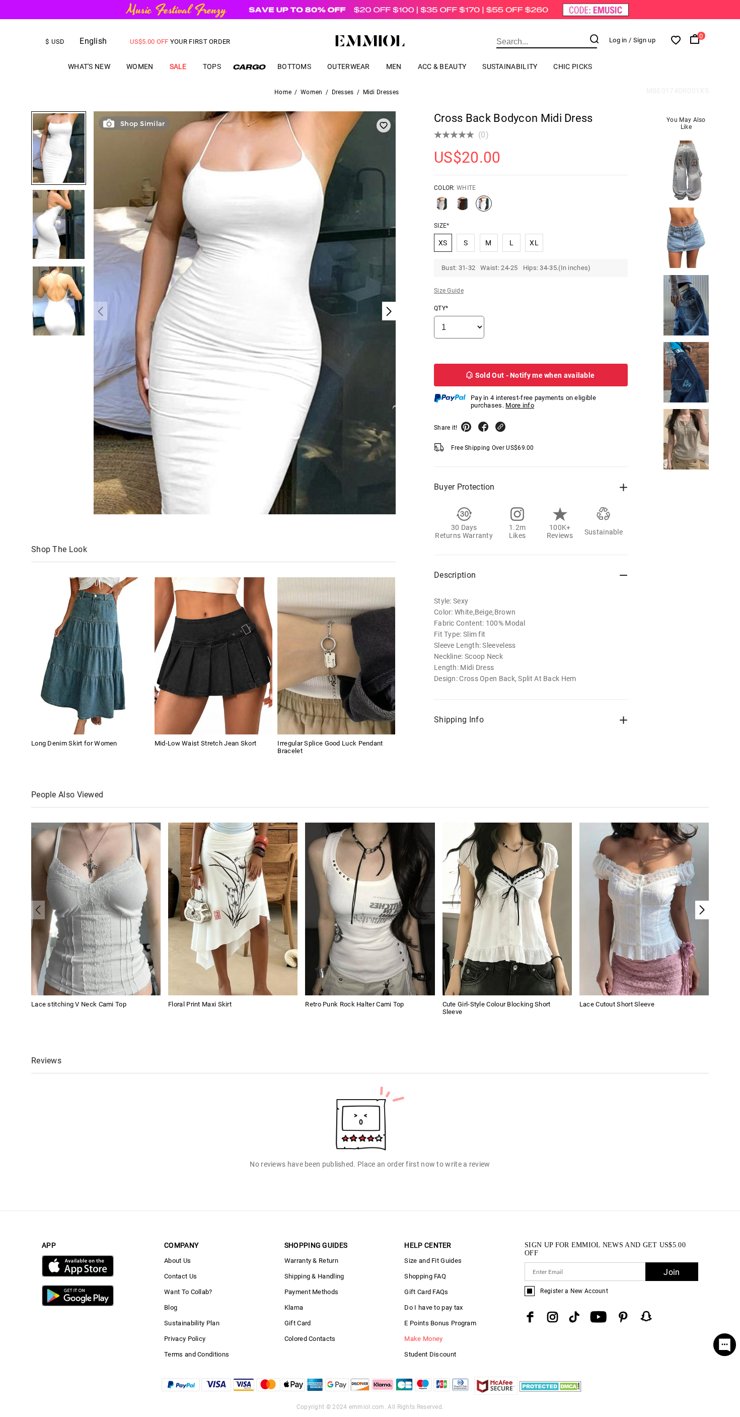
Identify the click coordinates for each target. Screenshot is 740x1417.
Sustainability (509, 66)
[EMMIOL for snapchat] (646, 1316)
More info (519, 405)
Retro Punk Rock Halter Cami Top (354, 1004)
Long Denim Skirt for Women (74, 743)
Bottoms (294, 66)
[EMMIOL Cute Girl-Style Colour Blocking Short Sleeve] (507, 908)
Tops (212, 66)
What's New (89, 66)
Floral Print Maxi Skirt (200, 1004)
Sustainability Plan (191, 1323)
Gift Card (297, 1323)
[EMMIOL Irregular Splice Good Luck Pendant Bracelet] (336, 655)
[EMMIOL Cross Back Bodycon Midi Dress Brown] (462, 208)
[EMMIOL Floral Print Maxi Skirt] (233, 908)
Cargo (249, 67)
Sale (178, 66)
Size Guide (449, 290)
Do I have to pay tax (433, 1307)
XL (534, 243)
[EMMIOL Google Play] (78, 1304)
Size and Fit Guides (433, 1260)
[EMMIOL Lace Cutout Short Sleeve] (644, 908)
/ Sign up (642, 40)
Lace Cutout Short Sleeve (616, 1004)
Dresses (343, 92)
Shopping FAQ (425, 1276)
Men (394, 66)
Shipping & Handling (314, 1276)
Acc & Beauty (442, 66)
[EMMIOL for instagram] (552, 1317)
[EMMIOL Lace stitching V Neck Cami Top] (96, 908)
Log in (618, 40)
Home (282, 92)
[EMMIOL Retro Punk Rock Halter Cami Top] (369, 908)
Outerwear (348, 66)
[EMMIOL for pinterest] (623, 1317)
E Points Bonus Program (440, 1323)
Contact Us (180, 1276)
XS (443, 243)
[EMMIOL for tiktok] (574, 1317)
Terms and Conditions (196, 1354)
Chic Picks (572, 66)
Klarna (294, 1307)
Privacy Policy (184, 1338)
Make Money (423, 1338)
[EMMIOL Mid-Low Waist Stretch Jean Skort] (213, 655)
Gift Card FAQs (426, 1292)
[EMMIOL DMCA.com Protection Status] (550, 1392)
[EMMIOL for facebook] (530, 1317)
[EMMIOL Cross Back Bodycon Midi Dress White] (483, 208)
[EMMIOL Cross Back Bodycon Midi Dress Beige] (442, 208)
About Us (177, 1260)
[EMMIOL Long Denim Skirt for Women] (90, 655)
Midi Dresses (381, 92)
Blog (170, 1307)
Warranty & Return (311, 1260)
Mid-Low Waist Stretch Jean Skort (206, 743)
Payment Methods (311, 1292)
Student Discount (430, 1354)
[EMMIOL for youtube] (598, 1317)
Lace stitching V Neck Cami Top (78, 1004)
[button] (702, 910)
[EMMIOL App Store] (78, 1274)
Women (140, 66)
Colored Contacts (310, 1338)
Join (671, 1272)
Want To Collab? (188, 1292)
